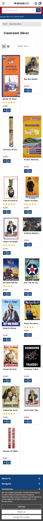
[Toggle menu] (3, 3)
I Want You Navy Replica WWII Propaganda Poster (32, 200)
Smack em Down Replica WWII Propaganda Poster (11, 369)
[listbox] (31, 46)
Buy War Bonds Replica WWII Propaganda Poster (32, 79)
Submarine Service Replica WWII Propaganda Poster (11, 410)
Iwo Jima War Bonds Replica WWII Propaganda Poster (11, 282)
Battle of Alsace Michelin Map (11, 99)
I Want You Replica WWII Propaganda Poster (11, 241)
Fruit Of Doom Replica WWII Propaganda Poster (11, 200)
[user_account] (35, 3)
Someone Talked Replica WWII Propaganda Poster (32, 369)
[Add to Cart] (9, 110)
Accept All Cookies (21, 517)
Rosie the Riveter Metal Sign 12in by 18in (32, 323)
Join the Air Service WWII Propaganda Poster (32, 282)
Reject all (22, 512)
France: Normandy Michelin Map (32, 159)
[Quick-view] (5, 110)
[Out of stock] (9, 212)
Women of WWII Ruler (11, 451)
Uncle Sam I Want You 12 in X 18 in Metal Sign (32, 410)
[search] (38, 10)
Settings (21, 506)
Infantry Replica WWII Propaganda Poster (32, 233)
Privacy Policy (7, 501)
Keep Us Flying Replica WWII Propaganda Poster (11, 328)
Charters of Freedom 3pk (11, 149)
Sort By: (20, 46)
